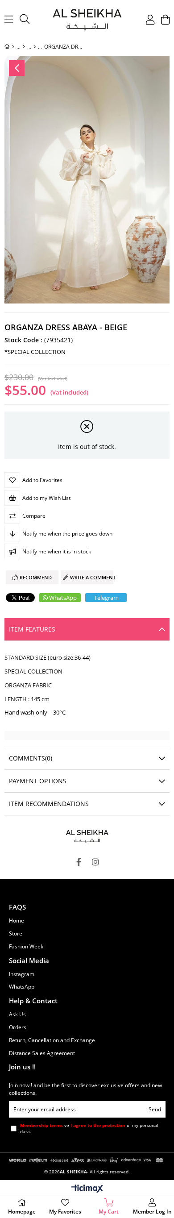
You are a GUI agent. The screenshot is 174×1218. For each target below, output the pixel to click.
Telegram (106, 598)
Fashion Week (26, 946)
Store (15, 933)
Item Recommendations (49, 803)
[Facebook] (78, 861)
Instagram (21, 974)
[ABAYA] (24, 47)
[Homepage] (13, 47)
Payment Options (37, 781)
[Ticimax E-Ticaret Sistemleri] (87, 1189)
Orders (17, 1027)
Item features (32, 629)
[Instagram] (95, 861)
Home (16, 920)
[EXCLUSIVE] (34, 47)
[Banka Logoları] (87, 1160)
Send (155, 1109)
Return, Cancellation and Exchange (52, 1040)
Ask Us (17, 1014)
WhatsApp (63, 598)
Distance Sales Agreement (42, 1053)
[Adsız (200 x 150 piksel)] (87, 835)
